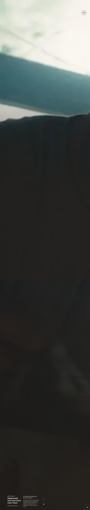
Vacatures (76, 3)
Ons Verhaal (55, 3)
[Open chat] (87, 507)
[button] (43, 499)
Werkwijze (62, 3)
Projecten (69, 3)
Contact (87, 3)
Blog (82, 3)
